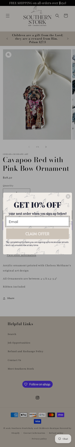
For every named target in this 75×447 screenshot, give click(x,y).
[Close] (68, 196)
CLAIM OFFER (37, 233)
